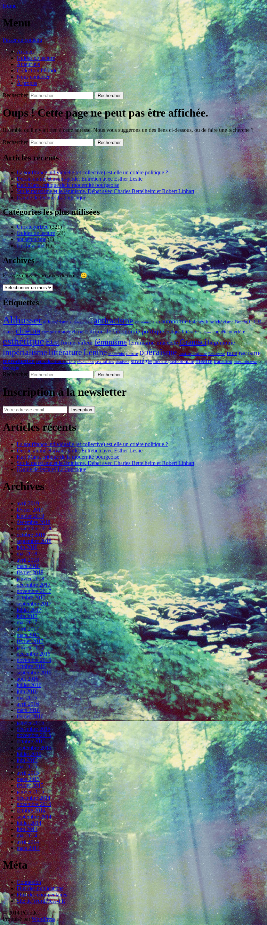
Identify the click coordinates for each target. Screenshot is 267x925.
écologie (11, 368)
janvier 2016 (30, 723)
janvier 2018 (30, 579)
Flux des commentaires (42, 895)
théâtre (203, 360)
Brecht (241, 321)
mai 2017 (27, 622)
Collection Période (37, 70)
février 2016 (30, 716)
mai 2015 (27, 766)
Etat (52, 341)
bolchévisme (30, 245)
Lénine (95, 352)
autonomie (174, 321)
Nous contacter (33, 77)
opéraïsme (158, 352)
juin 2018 (27, 547)
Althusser (22, 319)
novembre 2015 (34, 735)
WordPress (43, 919)
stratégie (141, 360)
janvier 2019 (30, 516)
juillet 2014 (29, 823)
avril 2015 (28, 773)
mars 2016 (28, 710)
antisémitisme (31, 239)
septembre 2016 (34, 672)
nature (132, 353)
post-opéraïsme (192, 353)
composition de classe (62, 332)
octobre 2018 (31, 535)
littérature (65, 352)
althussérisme (55, 321)
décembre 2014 (33, 798)
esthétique (23, 341)
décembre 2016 (33, 654)
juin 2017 (27, 616)
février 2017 (30, 641)
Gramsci (193, 342)
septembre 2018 (34, 541)
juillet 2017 (29, 610)
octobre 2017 (31, 597)
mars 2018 (28, 566)
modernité (116, 354)
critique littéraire (182, 331)
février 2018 (30, 572)
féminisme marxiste (153, 342)
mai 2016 (27, 698)
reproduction (19, 361)
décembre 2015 (33, 729)
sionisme (122, 362)
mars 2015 (28, 779)
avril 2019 (28, 503)
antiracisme (113, 320)
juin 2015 (27, 760)
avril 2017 (28, 629)
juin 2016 (27, 691)
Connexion (29, 882)
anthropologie (81, 322)
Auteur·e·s (28, 64)
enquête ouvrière (228, 331)
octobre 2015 (31, 741)
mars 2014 (28, 848)
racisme (249, 352)
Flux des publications (40, 888)
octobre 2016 (31, 666)
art (158, 322)
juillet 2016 (29, 685)
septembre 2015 (34, 748)
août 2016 (28, 679)
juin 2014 (27, 829)
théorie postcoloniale (173, 361)
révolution (85, 362)
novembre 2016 (34, 660)
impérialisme (25, 352)
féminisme (111, 342)
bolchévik (198, 321)
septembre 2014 (34, 817)
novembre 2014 (34, 804)
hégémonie (221, 342)
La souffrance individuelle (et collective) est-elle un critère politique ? (92, 172)
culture (205, 332)
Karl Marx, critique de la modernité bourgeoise (68, 185)
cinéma (28, 330)
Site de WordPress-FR (41, 901)
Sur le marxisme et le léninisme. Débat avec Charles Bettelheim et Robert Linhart (105, 191)
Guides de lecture (36, 58)
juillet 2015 (29, 754)
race (232, 352)
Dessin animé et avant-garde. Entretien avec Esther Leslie (80, 179)
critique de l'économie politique (124, 331)
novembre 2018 (34, 528)
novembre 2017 (34, 591)
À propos (27, 83)
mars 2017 (28, 635)
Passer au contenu (22, 40)
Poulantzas (216, 354)
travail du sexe (245, 362)
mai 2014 (27, 835)
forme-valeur (77, 342)
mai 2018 (27, 553)
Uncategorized (33, 227)
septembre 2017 (34, 604)
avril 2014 (28, 842)
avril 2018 (28, 560)
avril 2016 (28, 704)
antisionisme (144, 322)
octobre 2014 (31, 810)
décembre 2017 (33, 585)
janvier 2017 (30, 647)
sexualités (104, 361)
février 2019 (30, 510)
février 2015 (30, 785)
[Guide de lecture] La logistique (51, 197)
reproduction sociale (56, 361)
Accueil (25, 52)
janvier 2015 (30, 791)
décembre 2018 (33, 522)
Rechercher (15, 95)
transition (223, 361)
